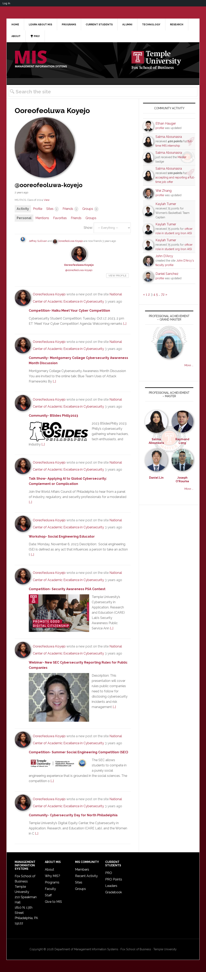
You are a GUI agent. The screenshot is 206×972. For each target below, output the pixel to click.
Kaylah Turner (166, 204)
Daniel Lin (156, 477)
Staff (48, 895)
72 (163, 294)
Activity (23, 209)
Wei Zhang (164, 191)
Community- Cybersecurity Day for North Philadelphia (73, 815)
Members (82, 869)
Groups (89, 209)
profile (160, 128)
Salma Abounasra (169, 137)
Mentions (42, 218)
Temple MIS (41, 59)
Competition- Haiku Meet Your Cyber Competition (69, 310)
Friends (70, 209)
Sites (51, 209)
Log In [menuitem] (6, 3)
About (49, 869)
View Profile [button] (117, 275)
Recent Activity (86, 876)
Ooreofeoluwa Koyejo (70, 240)
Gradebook (113, 892)
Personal (24, 218)
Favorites (60, 218)
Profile (37, 209)
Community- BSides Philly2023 (53, 415)
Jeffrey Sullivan (38, 240)
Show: (88, 228)
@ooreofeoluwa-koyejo (78, 270)
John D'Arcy (164, 256)
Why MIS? (52, 876)
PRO (108, 873)
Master (182, 157)
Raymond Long (182, 441)
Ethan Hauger (166, 123)
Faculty (50, 889)
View (46, 199)
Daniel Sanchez (167, 274)
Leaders (111, 886)
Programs (52, 882)
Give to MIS (53, 902)
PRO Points (113, 879)
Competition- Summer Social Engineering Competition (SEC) (78, 752)
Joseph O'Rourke (182, 479)
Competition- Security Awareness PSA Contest (67, 589)
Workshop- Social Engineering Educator (62, 536)
